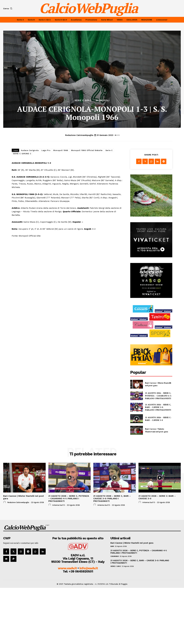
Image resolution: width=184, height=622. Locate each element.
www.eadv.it (67, 568)
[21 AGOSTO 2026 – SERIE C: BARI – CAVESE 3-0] (136, 418)
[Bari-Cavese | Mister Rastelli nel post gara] (136, 384)
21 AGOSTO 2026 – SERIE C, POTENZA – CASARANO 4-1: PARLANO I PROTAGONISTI (158, 396)
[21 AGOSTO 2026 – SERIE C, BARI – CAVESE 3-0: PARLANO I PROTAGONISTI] (136, 407)
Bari (112, 546)
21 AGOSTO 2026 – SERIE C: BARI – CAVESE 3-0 (158, 418)
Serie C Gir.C (82, 100)
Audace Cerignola (30, 150)
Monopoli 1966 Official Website (87, 150)
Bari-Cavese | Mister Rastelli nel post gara (23, 497)
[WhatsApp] (151, 161)
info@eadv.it (88, 568)
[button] (8, 8)
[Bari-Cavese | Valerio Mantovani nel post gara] (136, 430)
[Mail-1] (6, 559)
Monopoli (103, 100)
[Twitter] (145, 161)
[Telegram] (163, 161)
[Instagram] (21, 551)
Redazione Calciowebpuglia (79, 135)
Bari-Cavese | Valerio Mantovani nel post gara (156, 430)
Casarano (114, 556)
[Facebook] (139, 161)
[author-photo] (5, 502)
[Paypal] (13, 559)
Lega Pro (45, 150)
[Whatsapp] (35, 551)
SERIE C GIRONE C (22, 153)
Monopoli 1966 (60, 150)
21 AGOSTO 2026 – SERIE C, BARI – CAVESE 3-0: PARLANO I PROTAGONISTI (158, 407)
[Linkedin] (157, 161)
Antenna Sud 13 (58, 505)
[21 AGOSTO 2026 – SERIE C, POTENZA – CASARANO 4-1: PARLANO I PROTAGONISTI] (136, 395)
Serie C (109, 150)
